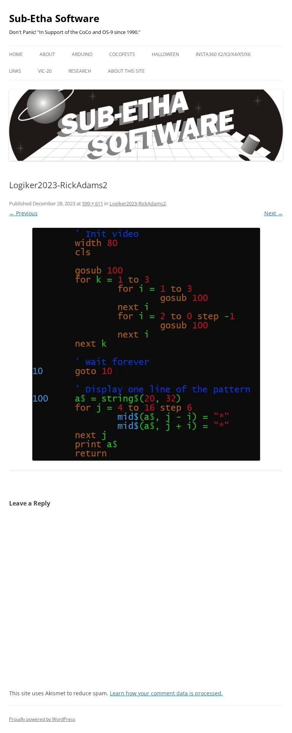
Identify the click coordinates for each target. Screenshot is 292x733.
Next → (273, 213)
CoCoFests (122, 54)
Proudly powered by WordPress (42, 719)
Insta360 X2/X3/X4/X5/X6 (223, 54)
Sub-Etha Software (54, 18)
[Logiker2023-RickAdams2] (146, 344)
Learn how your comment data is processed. (166, 693)
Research (79, 71)
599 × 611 (92, 203)
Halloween (165, 54)
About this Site (126, 71)
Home (16, 54)
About (47, 54)
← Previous (23, 213)
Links (15, 71)
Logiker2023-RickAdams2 (138, 203)
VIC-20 (45, 71)
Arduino (82, 54)
